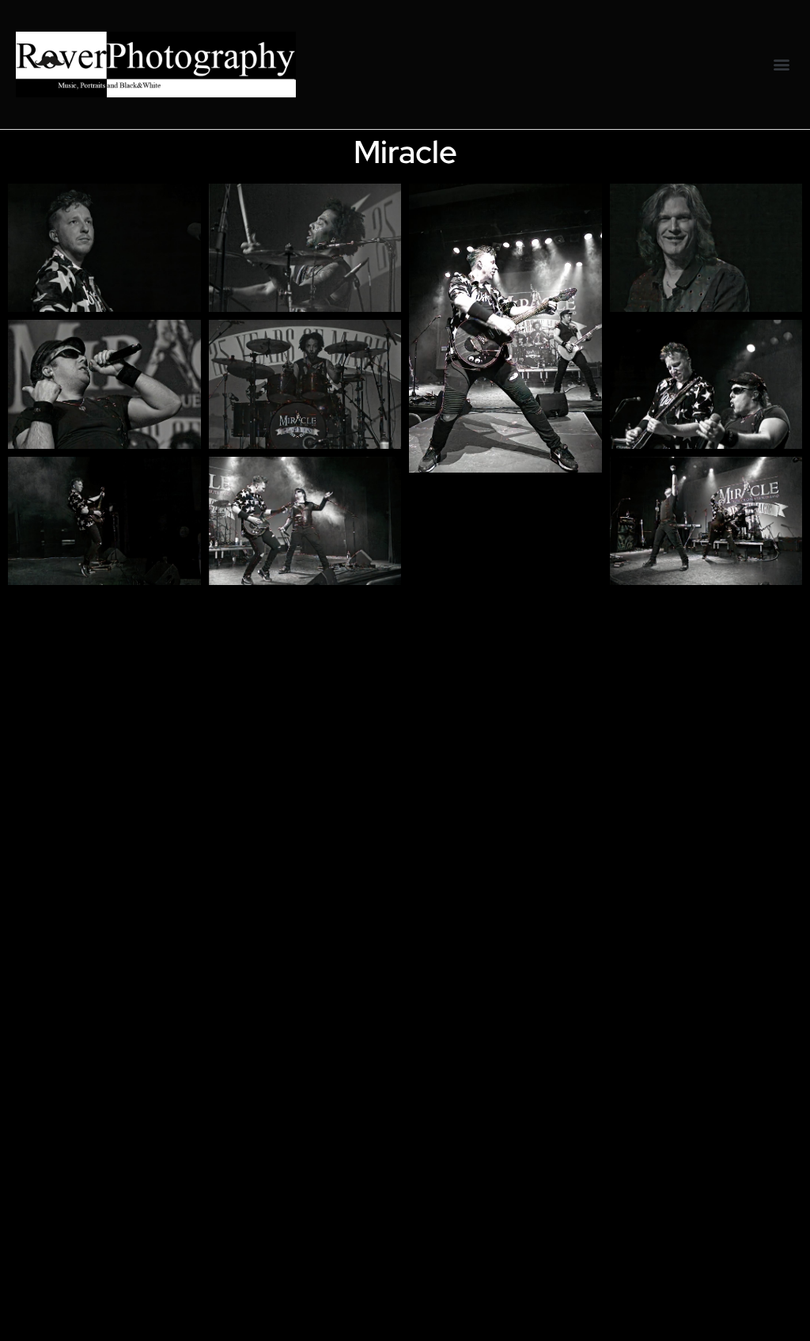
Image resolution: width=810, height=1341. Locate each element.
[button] (781, 64)
